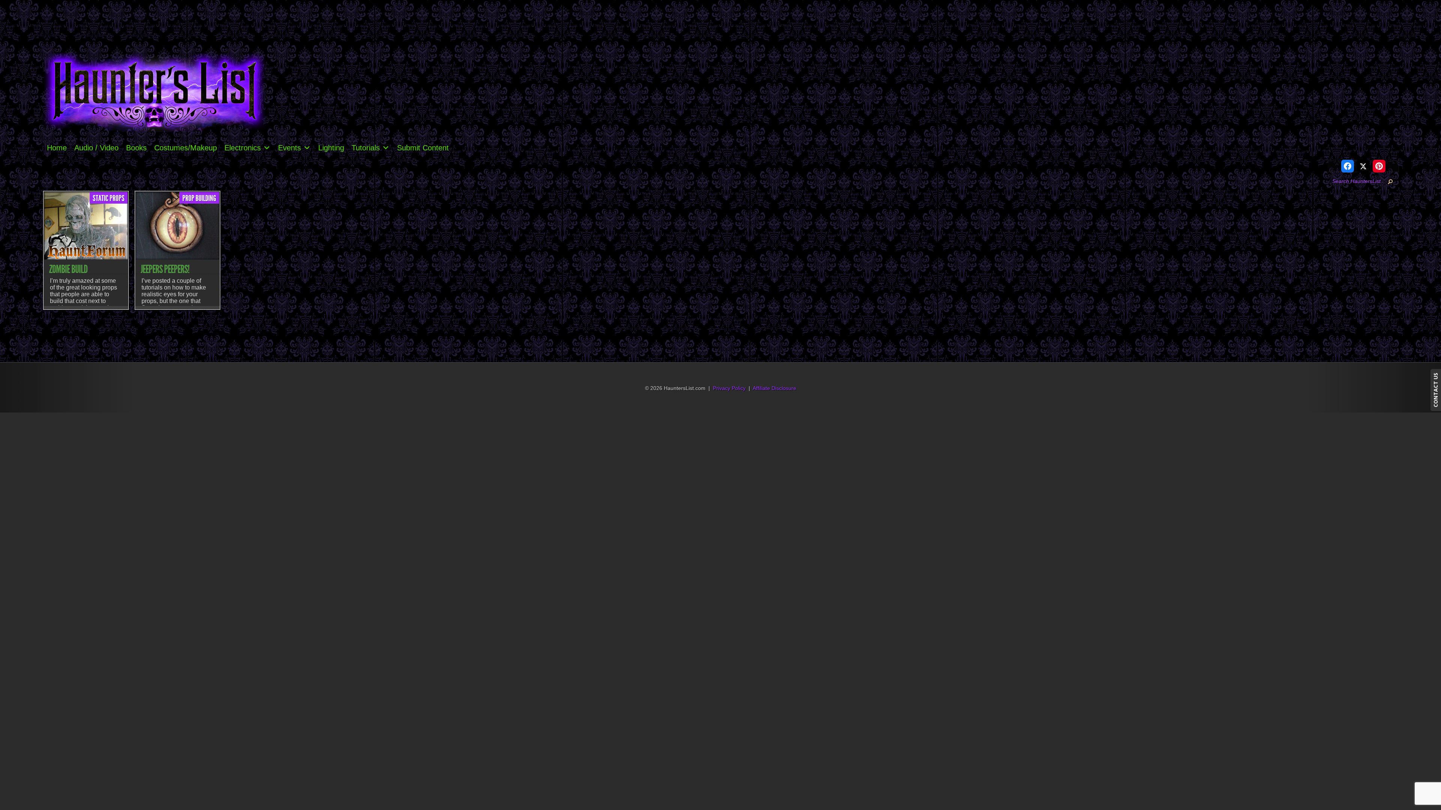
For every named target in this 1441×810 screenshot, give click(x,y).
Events (289, 148)
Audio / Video (96, 148)
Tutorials (366, 148)
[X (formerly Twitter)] (1363, 166)
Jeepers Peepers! (165, 269)
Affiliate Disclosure (774, 388)
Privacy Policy (729, 388)
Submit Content (423, 148)
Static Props (109, 198)
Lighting (331, 148)
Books (136, 148)
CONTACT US (1435, 390)
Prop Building (199, 198)
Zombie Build (68, 269)
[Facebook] (1347, 166)
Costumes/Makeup (185, 148)
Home (57, 148)
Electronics (242, 148)
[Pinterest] (1379, 166)
